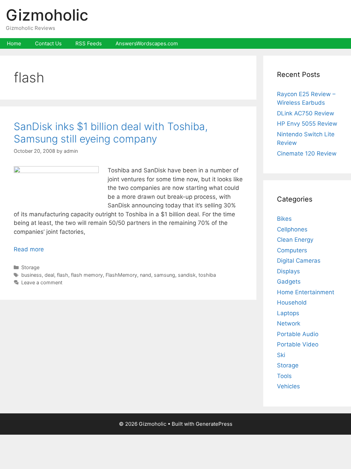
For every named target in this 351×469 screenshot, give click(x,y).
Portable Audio (297, 334)
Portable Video (297, 344)
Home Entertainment (305, 292)
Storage (30, 267)
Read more (29, 249)
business (31, 275)
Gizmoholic (47, 14)
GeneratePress (214, 424)
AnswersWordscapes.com (147, 43)
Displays (288, 271)
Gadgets (289, 281)
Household (292, 302)
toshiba (207, 275)
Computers (292, 250)
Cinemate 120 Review (307, 153)
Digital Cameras (298, 260)
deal (49, 275)
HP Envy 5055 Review (307, 123)
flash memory (87, 275)
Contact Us (48, 43)
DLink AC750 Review (305, 113)
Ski (281, 355)
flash (62, 275)
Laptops (288, 313)
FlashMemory (121, 275)
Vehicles (288, 386)
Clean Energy (295, 239)
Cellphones (292, 229)
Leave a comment (41, 282)
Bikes (284, 218)
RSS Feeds (88, 43)
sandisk (187, 275)
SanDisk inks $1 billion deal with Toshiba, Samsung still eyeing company (111, 132)
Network (288, 323)
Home (14, 43)
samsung (164, 275)
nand (145, 275)
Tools (284, 376)
